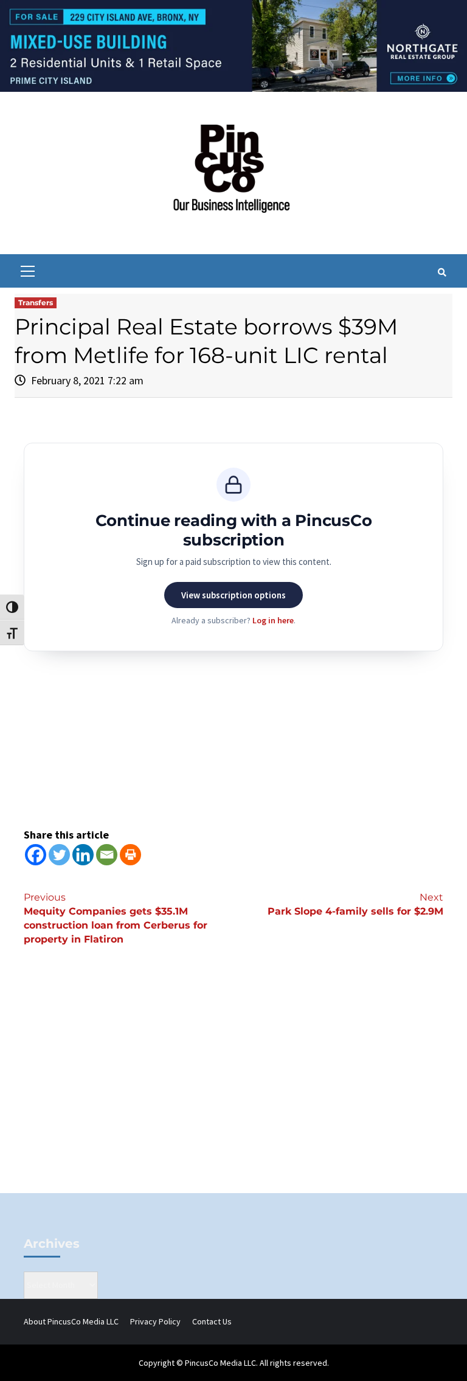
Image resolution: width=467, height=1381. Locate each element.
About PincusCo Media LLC (71, 1321)
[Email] (106, 854)
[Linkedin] (83, 854)
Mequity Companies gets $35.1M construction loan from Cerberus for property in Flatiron (115, 918)
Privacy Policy (155, 1321)
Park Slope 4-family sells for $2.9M (355, 904)
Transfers (35, 302)
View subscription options (233, 595)
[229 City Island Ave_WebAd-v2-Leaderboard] (233, 45)
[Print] (130, 854)
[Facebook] (35, 854)
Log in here (273, 620)
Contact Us (212, 1321)
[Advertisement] (233, 1090)
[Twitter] (59, 854)
